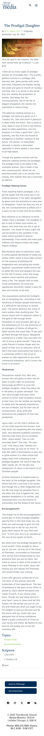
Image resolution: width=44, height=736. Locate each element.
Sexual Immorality (12, 644)
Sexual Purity (10, 639)
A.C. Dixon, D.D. (12, 31)
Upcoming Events (15, 691)
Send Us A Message (17, 684)
